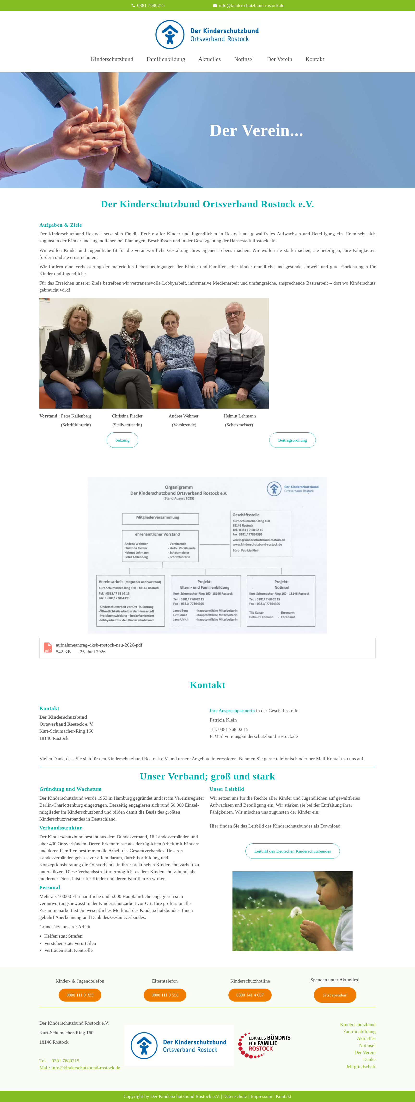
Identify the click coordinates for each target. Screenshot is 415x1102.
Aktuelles (209, 59)
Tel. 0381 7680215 (59, 1060)
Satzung (122, 440)
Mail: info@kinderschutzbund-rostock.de (79, 1067)
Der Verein (279, 59)
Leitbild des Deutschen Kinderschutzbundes (292, 851)
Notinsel (244, 59)
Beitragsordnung (292, 440)
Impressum (261, 1096)
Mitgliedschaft (361, 1066)
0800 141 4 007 (250, 995)
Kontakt (314, 59)
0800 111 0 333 (80, 995)
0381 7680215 (151, 5)
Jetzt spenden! (335, 995)
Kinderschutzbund (112, 59)
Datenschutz (235, 1096)
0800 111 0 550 (165, 995)
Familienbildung (165, 59)
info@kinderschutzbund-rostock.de (251, 5)
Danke (369, 1059)
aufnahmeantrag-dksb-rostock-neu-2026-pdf (99, 645)
